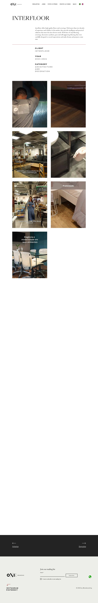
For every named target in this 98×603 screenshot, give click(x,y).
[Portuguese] (79, 4)
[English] (82, 4)
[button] (36, 4)
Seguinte (82, 546)
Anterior (15, 546)
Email (42, 572)
